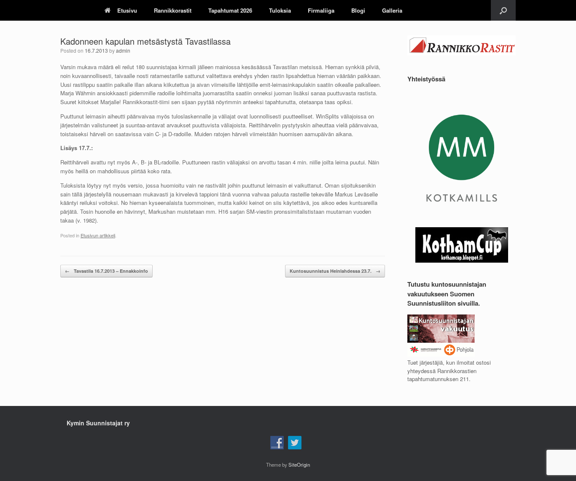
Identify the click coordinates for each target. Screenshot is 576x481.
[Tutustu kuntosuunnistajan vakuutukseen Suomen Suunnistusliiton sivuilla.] (441, 354)
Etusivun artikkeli (98, 235)
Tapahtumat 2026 (230, 10)
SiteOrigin (299, 464)
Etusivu (127, 10)
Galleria (392, 10)
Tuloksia (280, 10)
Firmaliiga (321, 10)
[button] (503, 10)
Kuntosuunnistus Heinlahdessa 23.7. (335, 271)
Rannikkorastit (172, 10)
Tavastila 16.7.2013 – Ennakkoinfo (106, 271)
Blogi (358, 10)
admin (123, 50)
